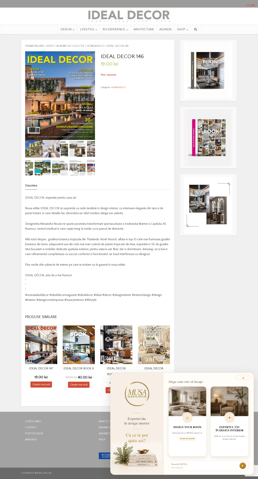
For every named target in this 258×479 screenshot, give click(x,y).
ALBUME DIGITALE (109, 427)
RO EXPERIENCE (114, 29)
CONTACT (31, 427)
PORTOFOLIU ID (34, 433)
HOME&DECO (95, 46)
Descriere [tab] (31, 185)
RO (253, 5)
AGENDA (165, 29)
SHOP (181, 29)
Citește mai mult (41, 384)
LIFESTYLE (87, 29)
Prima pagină (34, 46)
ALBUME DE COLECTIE (70, 46)
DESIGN (66, 29)
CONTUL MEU (33, 421)
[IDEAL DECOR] (129, 15)
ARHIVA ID (31, 439)
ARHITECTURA (144, 29)
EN (248, 5)
